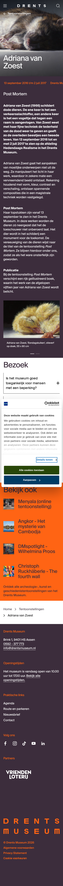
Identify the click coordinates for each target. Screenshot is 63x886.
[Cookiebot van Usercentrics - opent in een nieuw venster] (45, 404)
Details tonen (45, 459)
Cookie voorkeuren (15, 858)
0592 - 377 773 (13, 644)
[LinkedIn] (43, 743)
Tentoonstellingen (31, 609)
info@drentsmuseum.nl (19, 648)
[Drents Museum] (31, 5)
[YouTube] (34, 743)
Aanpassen (29, 480)
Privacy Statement (15, 853)
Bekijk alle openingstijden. (21, 678)
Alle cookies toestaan (31, 470)
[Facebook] (5, 743)
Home (7, 609)
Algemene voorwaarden (18, 848)
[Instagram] (15, 743)
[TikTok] (24, 743)
